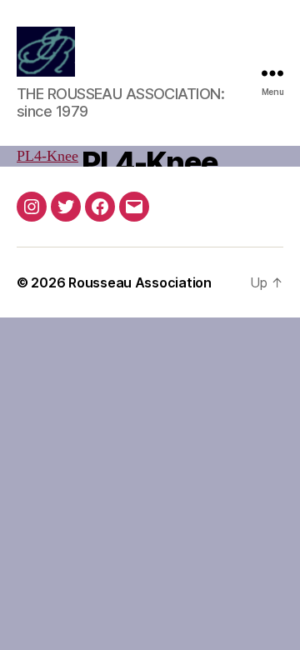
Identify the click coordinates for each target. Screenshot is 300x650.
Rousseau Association (140, 282)
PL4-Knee (47, 156)
